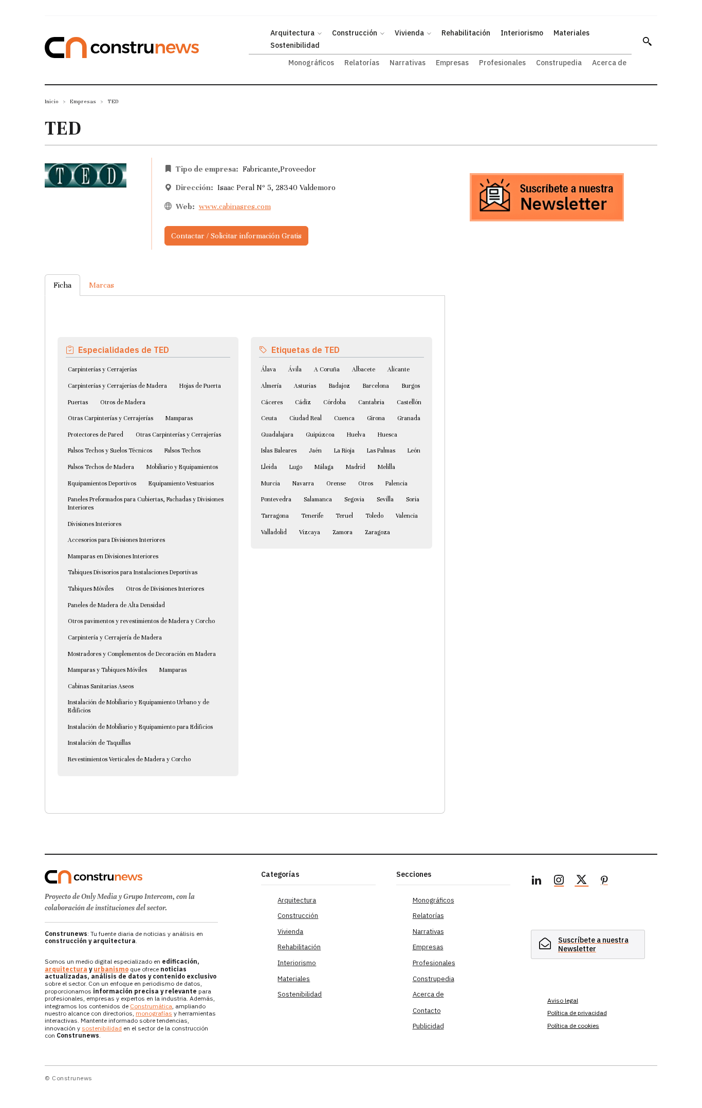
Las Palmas (381, 450)
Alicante (398, 369)
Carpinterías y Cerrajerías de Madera (117, 385)
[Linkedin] (536, 881)
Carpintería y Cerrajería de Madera (115, 637)
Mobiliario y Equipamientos (182, 467)
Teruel (344, 515)
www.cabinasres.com (235, 206)
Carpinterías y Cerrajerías (102, 369)
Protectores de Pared (95, 434)
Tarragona (275, 515)
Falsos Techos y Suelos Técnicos (110, 450)
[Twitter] (581, 881)
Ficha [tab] (62, 285)
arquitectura (66, 969)
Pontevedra (276, 499)
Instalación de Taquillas (99, 742)
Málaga (324, 467)
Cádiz (303, 402)
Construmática (151, 1006)
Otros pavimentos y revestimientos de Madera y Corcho (141, 621)
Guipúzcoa (320, 434)
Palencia (396, 483)
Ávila (295, 369)
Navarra (303, 483)
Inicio (52, 101)
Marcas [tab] (101, 285)
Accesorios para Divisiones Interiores (116, 539)
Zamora (342, 532)
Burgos (410, 385)
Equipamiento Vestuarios (181, 483)
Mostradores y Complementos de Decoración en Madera (142, 654)
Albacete (363, 369)
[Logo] (147, 877)
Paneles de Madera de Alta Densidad (116, 605)
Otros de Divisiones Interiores (165, 588)
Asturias (305, 385)
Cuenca (344, 418)
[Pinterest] (604, 881)
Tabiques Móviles (91, 588)
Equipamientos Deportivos (102, 483)
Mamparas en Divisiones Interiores (113, 556)
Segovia (354, 499)
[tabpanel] (245, 542)
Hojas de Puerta (200, 385)
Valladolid (274, 532)
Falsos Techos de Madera (101, 467)
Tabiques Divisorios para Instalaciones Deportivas (132, 572)
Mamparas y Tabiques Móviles (107, 669)
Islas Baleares (279, 450)
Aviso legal (562, 1000)
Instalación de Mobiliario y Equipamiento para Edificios (140, 726)
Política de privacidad (577, 1013)
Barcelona (375, 385)
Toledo (374, 515)
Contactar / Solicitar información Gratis (236, 235)
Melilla (386, 467)
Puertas (78, 402)
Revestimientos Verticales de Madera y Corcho (129, 759)
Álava (268, 369)
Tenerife (312, 515)
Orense (336, 483)
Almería (271, 385)
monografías (154, 1013)
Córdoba (334, 402)
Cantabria (371, 402)
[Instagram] (559, 881)
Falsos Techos (182, 450)
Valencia (407, 515)
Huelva (356, 434)
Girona (376, 418)
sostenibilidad (102, 1028)
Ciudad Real (305, 418)
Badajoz (339, 385)
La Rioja (344, 450)
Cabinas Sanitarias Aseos (101, 686)
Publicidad (428, 1026)
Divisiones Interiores (94, 524)
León (414, 450)
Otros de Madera (122, 402)
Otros (365, 483)
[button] (647, 41)
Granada (408, 418)
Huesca (387, 434)
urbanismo (111, 969)
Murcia (270, 483)
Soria (412, 499)
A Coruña (327, 369)
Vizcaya (309, 532)
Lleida (269, 467)
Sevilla (385, 499)
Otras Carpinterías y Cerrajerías (110, 418)
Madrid (355, 467)
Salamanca (318, 499)
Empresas (83, 101)
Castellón (409, 402)
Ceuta (269, 418)
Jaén (315, 450)
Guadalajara (277, 434)
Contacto (427, 1010)
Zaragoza (377, 532)
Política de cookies (573, 1025)
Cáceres (272, 402)
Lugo (295, 467)
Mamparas (179, 418)
